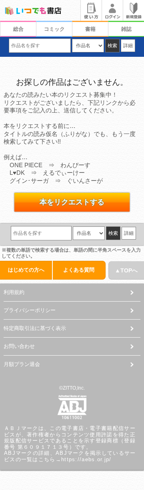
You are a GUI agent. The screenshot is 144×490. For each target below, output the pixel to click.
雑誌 (126, 29)
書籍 (90, 29)
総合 (18, 29)
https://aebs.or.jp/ (86, 459)
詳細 (128, 45)
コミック (54, 29)
